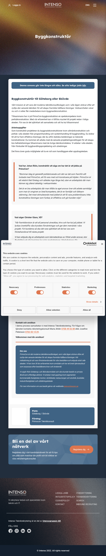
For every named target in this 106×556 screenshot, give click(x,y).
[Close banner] (102, 244)
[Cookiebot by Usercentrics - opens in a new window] (85, 244)
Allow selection (53, 310)
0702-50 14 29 (32, 332)
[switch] (40, 292)
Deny (19, 310)
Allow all (87, 310)
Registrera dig (79, 449)
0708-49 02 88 (68, 329)
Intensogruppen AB (52, 521)
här (84, 85)
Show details (92, 302)
